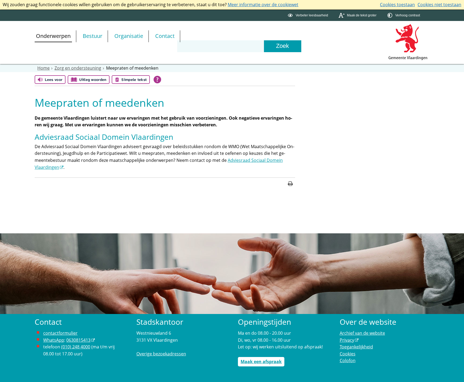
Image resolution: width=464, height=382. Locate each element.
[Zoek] (282, 46)
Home (43, 68)
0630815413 (78, 340)
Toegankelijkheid (356, 347)
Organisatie (128, 36)
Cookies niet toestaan (439, 5)
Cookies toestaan (397, 5)
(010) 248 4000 (75, 347)
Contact (165, 36)
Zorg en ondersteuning (78, 68)
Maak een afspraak (261, 362)
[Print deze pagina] (290, 184)
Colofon (348, 360)
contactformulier (60, 333)
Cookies (348, 354)
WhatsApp (53, 340)
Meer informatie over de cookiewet (263, 5)
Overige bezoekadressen (161, 354)
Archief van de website (362, 333)
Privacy (347, 340)
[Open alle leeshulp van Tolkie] (157, 79)
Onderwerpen (53, 36)
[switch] (308, 15)
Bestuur (92, 36)
